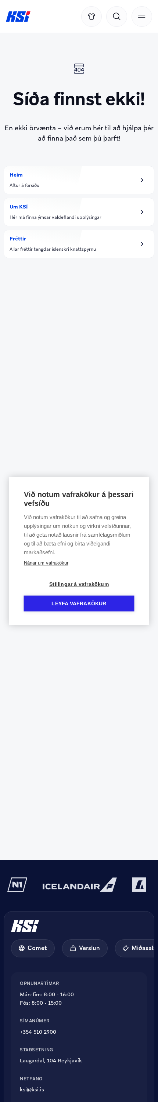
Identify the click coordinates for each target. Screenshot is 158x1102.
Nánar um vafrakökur (46, 563)
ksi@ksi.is (32, 1089)
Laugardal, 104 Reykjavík (51, 1060)
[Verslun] (91, 16)
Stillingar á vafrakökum (79, 584)
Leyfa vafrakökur (78, 603)
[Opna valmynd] (142, 16)
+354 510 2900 (38, 1032)
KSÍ (18, 16)
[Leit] (116, 16)
